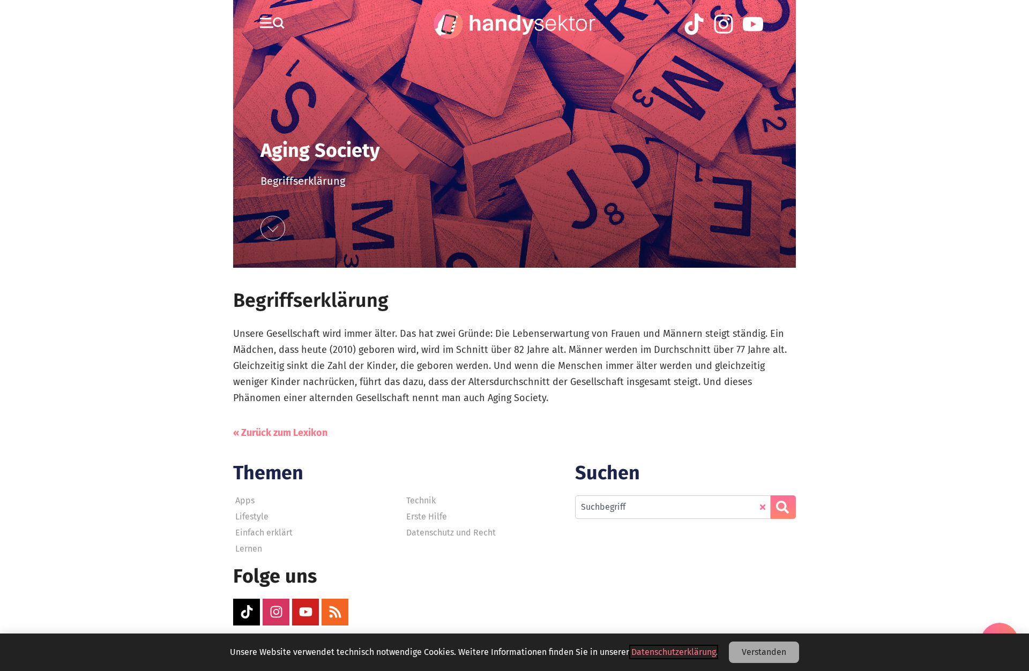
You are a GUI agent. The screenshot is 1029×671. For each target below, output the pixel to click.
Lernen (248, 549)
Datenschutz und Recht (451, 532)
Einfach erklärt (264, 532)
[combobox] (673, 507)
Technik (421, 500)
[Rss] (335, 612)
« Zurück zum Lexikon (280, 433)
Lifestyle (252, 516)
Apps (245, 500)
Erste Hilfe (426, 516)
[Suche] (783, 507)
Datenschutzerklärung (673, 652)
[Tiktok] (246, 612)
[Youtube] (305, 612)
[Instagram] (276, 612)
